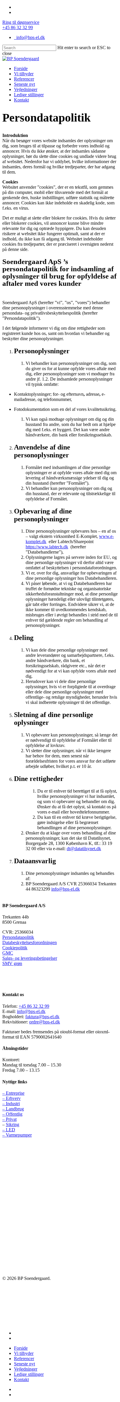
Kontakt (21, 99)
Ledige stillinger (29, 94)
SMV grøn (12, 963)
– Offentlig (12, 1114)
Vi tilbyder (23, 73)
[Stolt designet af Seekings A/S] (46, 1323)
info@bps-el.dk (29, 37)
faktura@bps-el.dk (42, 1016)
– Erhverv (11, 1098)
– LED (8, 1129)
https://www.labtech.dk (47, 546)
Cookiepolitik (14, 947)
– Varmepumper (17, 1134)
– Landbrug (13, 1108)
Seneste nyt (24, 84)
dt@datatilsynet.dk (84, 848)
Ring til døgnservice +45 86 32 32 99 (20, 25)
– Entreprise (13, 1093)
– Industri (11, 1103)
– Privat (9, 1119)
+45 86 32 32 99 (34, 1006)
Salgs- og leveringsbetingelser (29, 958)
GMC (7, 952)
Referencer (24, 78)
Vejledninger (25, 89)
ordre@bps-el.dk (44, 1021)
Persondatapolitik (18, 937)
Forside (21, 68)
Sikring (12, 1124)
